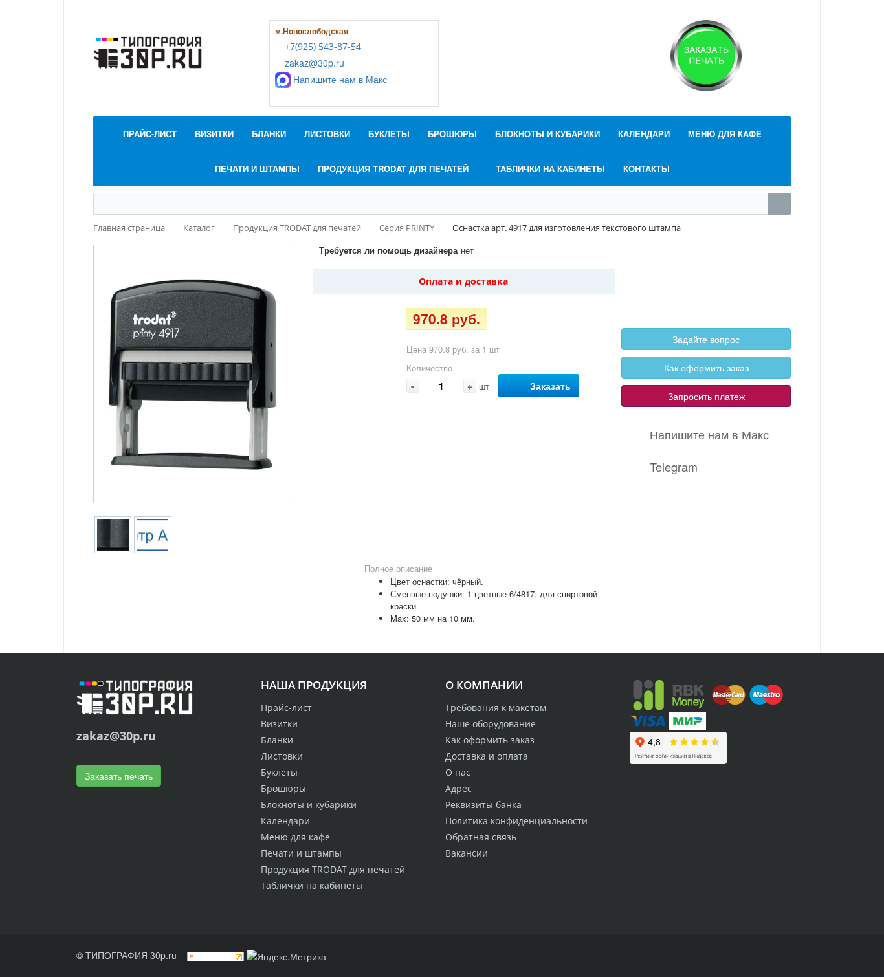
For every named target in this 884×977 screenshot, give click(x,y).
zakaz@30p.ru (313, 62)
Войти (652, 272)
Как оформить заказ (706, 367)
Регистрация (700, 272)
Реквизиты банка (483, 804)
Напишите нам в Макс (339, 78)
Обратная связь (480, 837)
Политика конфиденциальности (516, 821)
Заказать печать (119, 775)
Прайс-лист (286, 707)
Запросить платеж (706, 396)
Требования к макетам (495, 707)
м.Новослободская (311, 31)
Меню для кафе (295, 837)
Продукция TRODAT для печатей (333, 869)
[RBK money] (668, 693)
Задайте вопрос (706, 339)
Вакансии (466, 853)
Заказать (550, 385)
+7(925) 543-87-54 (321, 46)
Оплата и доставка (463, 281)
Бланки (277, 740)
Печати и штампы (301, 853)
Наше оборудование (490, 724)
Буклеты (279, 772)
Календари (285, 821)
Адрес (458, 788)
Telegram (674, 466)
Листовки (282, 756)
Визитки (279, 724)
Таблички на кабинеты (312, 885)
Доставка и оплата (486, 756)
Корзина (656, 287)
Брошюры (283, 788)
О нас (457, 772)
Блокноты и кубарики (309, 804)
